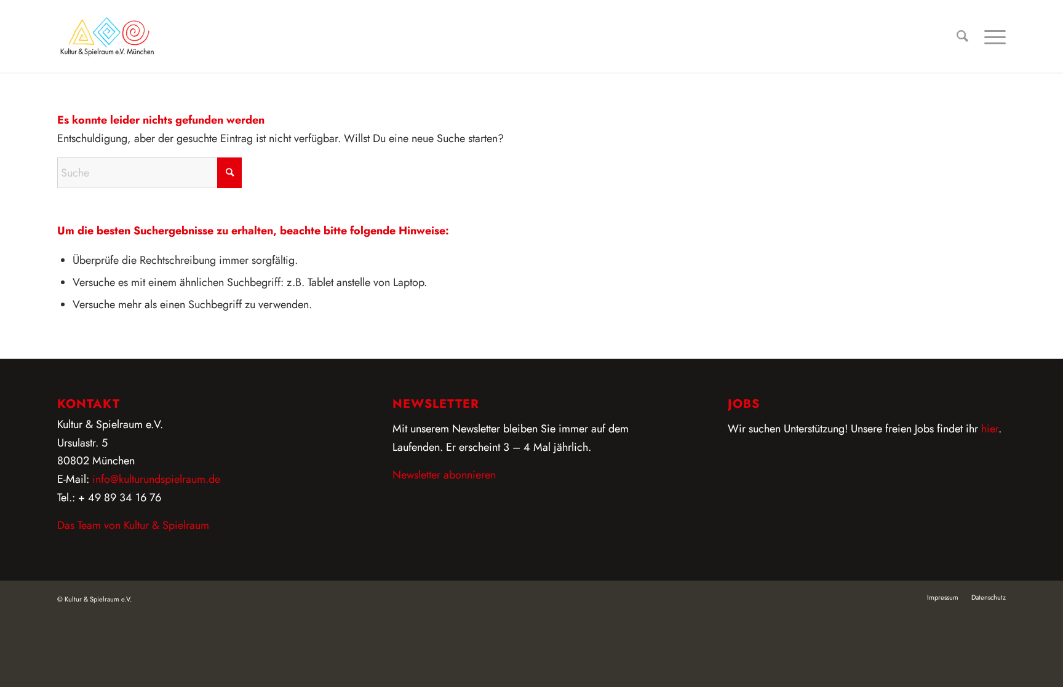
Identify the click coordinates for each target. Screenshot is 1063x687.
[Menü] (991, 36)
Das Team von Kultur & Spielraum (133, 525)
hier (989, 429)
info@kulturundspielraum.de (156, 479)
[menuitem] (962, 36)
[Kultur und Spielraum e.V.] (107, 36)
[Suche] (962, 36)
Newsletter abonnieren (444, 475)
